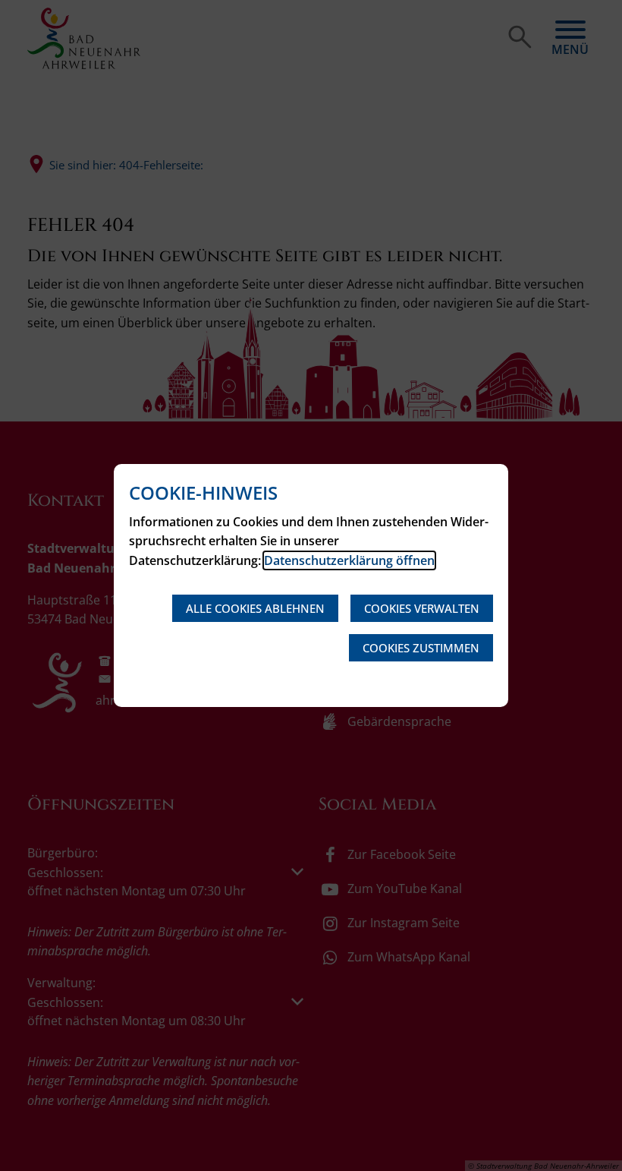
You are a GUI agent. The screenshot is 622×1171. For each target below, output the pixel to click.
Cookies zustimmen (421, 647)
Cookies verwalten (421, 608)
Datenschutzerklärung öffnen (349, 560)
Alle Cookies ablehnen (255, 608)
